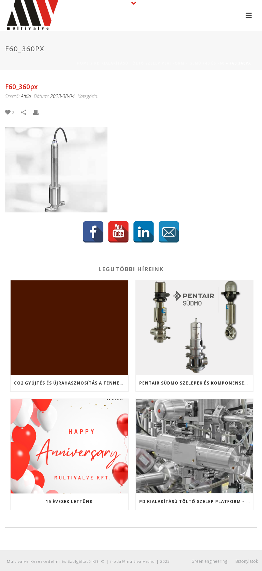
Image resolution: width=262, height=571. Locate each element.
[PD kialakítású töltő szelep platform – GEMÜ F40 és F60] (194, 446)
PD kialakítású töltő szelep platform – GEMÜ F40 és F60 (159, 63)
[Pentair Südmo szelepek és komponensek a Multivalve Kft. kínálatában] (194, 327)
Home (83, 63)
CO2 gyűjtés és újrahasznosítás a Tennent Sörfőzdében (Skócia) (71, 383)
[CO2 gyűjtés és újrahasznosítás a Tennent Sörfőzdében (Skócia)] (69, 327)
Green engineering (209, 561)
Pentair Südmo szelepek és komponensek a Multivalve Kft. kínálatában (196, 383)
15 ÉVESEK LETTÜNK (69, 501)
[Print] (39, 112)
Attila (26, 96)
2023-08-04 (62, 96)
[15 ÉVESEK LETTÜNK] (69, 446)
